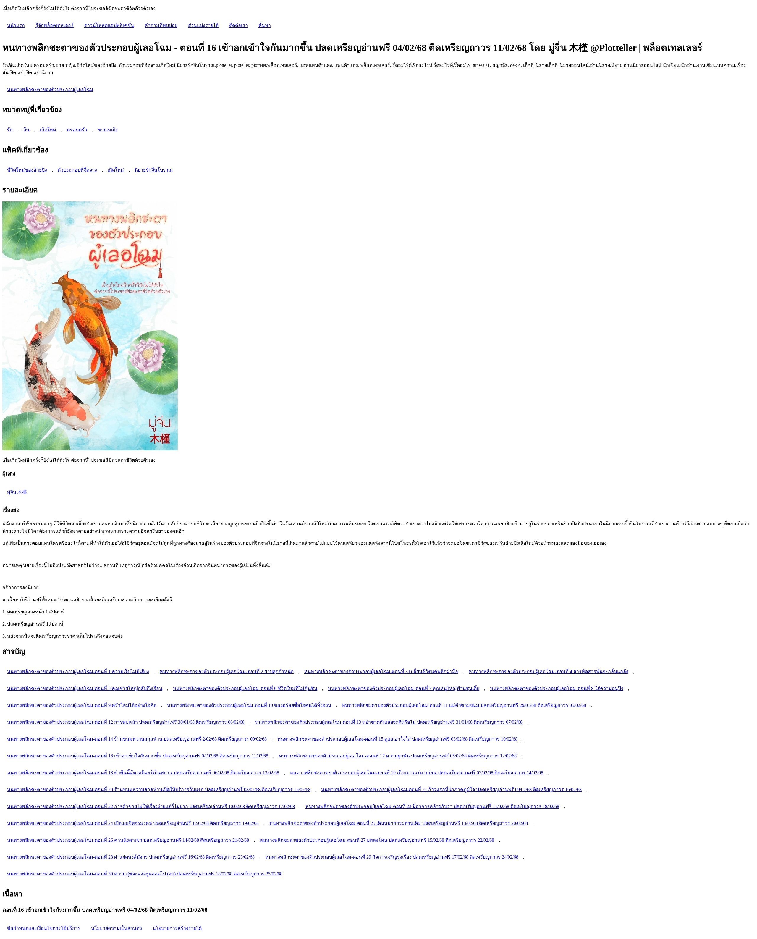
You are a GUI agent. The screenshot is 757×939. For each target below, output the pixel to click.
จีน (26, 129)
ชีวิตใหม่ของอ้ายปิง (27, 169)
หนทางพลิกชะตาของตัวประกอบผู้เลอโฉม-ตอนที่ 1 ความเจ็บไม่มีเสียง (78, 671)
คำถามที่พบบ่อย (161, 25)
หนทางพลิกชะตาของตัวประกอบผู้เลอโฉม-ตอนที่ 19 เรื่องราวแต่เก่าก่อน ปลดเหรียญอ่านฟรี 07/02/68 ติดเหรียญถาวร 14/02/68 (416, 772)
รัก (10, 129)
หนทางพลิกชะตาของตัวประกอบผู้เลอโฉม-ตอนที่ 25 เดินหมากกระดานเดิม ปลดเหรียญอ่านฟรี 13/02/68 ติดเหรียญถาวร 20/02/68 (398, 823)
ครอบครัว (77, 129)
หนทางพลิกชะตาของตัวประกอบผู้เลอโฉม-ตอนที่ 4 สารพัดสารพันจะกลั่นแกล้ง (548, 671)
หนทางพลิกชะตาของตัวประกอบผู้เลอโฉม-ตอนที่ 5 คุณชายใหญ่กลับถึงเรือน (84, 688)
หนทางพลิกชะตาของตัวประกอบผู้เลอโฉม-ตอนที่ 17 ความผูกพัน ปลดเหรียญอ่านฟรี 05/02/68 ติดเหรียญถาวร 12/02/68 (398, 755)
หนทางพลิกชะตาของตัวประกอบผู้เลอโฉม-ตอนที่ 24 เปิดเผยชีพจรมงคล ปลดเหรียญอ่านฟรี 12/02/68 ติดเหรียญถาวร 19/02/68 (133, 823)
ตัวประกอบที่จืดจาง (77, 169)
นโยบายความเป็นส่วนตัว (116, 928)
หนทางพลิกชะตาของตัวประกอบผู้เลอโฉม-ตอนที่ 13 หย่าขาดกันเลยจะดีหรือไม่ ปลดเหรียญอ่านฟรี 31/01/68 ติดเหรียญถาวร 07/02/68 (389, 722)
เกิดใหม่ (48, 129)
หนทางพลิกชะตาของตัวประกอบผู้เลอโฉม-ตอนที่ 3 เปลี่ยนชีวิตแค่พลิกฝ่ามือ (381, 671)
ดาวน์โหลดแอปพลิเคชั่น (109, 25)
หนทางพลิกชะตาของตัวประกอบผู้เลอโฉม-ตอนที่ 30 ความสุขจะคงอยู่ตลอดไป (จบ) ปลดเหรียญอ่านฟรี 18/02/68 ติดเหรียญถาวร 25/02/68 (144, 873)
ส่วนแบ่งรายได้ (203, 25)
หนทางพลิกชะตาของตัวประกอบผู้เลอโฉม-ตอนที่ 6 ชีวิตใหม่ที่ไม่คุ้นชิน (245, 688)
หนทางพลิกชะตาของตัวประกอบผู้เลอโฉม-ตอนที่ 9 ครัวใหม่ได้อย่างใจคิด (81, 705)
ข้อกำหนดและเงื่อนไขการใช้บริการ (43, 928)
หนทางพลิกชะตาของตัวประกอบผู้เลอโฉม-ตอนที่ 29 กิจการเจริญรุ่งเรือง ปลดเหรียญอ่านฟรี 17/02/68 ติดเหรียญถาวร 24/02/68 (391, 856)
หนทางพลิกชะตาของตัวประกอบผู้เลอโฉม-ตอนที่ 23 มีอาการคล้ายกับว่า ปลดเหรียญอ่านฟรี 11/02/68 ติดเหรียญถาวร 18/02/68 (432, 806)
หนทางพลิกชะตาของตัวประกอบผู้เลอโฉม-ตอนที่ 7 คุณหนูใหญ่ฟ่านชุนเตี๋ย (403, 688)
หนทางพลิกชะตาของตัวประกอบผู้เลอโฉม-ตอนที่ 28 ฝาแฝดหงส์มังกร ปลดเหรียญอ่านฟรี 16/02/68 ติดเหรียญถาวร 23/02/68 (131, 856)
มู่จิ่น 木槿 (17, 491)
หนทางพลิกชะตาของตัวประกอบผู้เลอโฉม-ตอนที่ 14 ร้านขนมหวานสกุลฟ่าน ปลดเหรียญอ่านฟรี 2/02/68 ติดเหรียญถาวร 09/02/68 (137, 738)
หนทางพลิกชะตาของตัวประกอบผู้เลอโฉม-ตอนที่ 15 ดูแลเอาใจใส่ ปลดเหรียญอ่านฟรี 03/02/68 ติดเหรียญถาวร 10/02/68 (397, 738)
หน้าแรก (16, 25)
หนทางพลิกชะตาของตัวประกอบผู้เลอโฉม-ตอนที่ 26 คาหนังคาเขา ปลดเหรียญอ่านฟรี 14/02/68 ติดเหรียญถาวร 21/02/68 (128, 840)
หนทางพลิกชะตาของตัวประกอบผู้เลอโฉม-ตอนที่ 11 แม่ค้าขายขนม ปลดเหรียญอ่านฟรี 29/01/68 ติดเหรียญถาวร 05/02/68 (464, 705)
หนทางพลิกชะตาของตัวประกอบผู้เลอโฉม (50, 89)
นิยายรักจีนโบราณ (154, 169)
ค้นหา (264, 25)
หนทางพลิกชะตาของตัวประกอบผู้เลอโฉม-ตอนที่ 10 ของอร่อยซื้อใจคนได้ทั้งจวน (249, 705)
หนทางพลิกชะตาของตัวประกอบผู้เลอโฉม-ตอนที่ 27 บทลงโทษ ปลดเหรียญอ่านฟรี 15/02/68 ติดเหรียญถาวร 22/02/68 (377, 840)
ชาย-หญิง (108, 129)
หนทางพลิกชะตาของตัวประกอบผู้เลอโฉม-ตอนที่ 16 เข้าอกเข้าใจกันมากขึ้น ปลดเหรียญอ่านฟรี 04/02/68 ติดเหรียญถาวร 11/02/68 (137, 755)
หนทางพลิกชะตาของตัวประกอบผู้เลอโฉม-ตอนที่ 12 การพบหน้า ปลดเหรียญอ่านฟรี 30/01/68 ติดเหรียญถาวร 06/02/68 (126, 722)
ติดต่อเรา (238, 25)
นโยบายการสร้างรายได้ (177, 928)
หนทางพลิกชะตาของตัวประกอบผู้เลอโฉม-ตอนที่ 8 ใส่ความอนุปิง (556, 688)
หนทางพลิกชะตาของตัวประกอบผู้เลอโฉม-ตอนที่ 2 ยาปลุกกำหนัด (227, 671)
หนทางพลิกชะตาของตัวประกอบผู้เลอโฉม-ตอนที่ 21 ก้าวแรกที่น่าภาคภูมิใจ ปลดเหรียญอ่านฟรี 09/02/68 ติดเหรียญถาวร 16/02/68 (451, 789)
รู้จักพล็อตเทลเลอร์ (54, 25)
